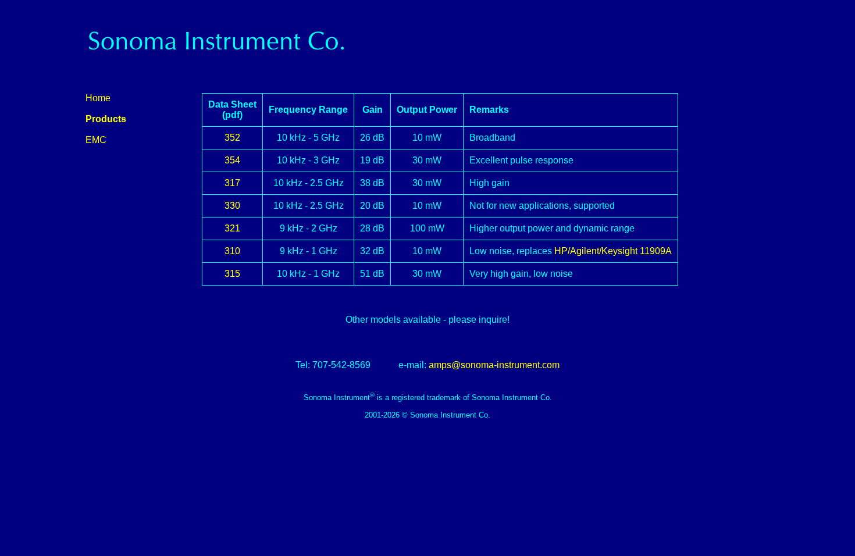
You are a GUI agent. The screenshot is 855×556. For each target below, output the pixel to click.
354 (232, 160)
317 (232, 183)
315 (232, 274)
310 (232, 251)
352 (232, 137)
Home (98, 98)
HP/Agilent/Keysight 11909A (613, 251)
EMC (96, 140)
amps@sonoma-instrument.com (494, 365)
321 (232, 228)
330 (232, 206)
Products (106, 119)
